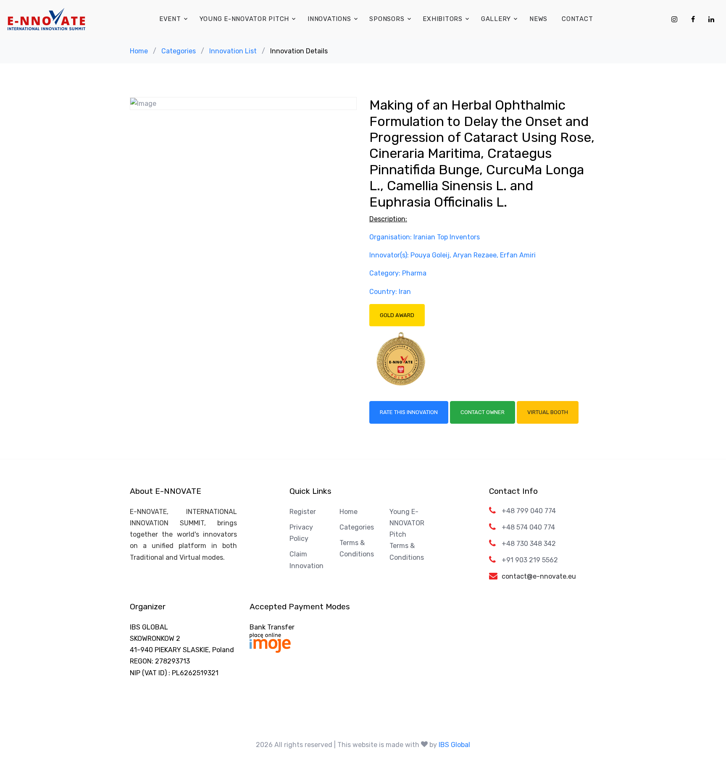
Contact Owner (482, 412)
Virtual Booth (547, 412)
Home (139, 51)
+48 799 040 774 (529, 511)
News (538, 19)
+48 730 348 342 (529, 544)
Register (302, 512)
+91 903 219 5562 (530, 560)
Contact (577, 19)
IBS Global (454, 745)
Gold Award (397, 315)
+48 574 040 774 (528, 527)
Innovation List (233, 51)
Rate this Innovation (409, 412)
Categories (178, 51)
